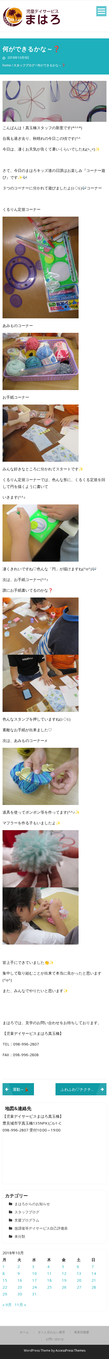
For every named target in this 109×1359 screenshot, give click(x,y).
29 (5, 1293)
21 (94, 1280)
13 (79, 1273)
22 (5, 1287)
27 (79, 1287)
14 (94, 1273)
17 (34, 1280)
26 (64, 1287)
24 (34, 1287)
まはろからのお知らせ (32, 1203)
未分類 (19, 1236)
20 (79, 1280)
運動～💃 (21, 1089)
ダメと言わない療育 (51, 1332)
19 (64, 1280)
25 (49, 1287)
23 (19, 1287)
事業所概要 (81, 1332)
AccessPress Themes (70, 1350)
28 (94, 1287)
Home (7, 65)
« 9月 (7, 1304)
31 (34, 1293)
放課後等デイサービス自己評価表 (41, 1228)
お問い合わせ (55, 1339)
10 (34, 1273)
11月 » (20, 1304)
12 (64, 1273)
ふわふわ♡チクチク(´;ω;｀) (83, 1089)
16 (19, 1280)
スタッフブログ (24, 65)
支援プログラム (26, 1220)
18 (49, 1280)
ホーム (24, 1332)
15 (5, 1280)
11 (49, 1273)
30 (19, 1293)
